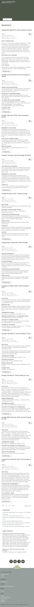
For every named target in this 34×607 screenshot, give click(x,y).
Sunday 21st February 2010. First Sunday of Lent (16, 460)
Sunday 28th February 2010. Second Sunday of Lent (16, 418)
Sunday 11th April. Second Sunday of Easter (16, 155)
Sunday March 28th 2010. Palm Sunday (15, 242)
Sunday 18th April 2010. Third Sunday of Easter (15, 116)
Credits (2, 596)
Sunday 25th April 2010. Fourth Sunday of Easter (16, 75)
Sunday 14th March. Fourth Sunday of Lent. (16, 333)
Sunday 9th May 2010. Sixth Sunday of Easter (17, 30)
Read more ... (7, 71)
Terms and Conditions (6, 597)
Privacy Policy (4, 598)
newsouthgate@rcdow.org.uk (7, 586)
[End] (13, 506)
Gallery (2, 591)
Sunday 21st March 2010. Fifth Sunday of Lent (15, 286)
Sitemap (3, 601)
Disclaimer (3, 600)
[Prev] (6, 506)
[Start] (3, 506)
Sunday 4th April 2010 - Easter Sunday (14, 193)
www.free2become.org (9, 105)
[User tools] (30, 34)
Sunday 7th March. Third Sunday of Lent (15, 375)
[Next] (10, 506)
